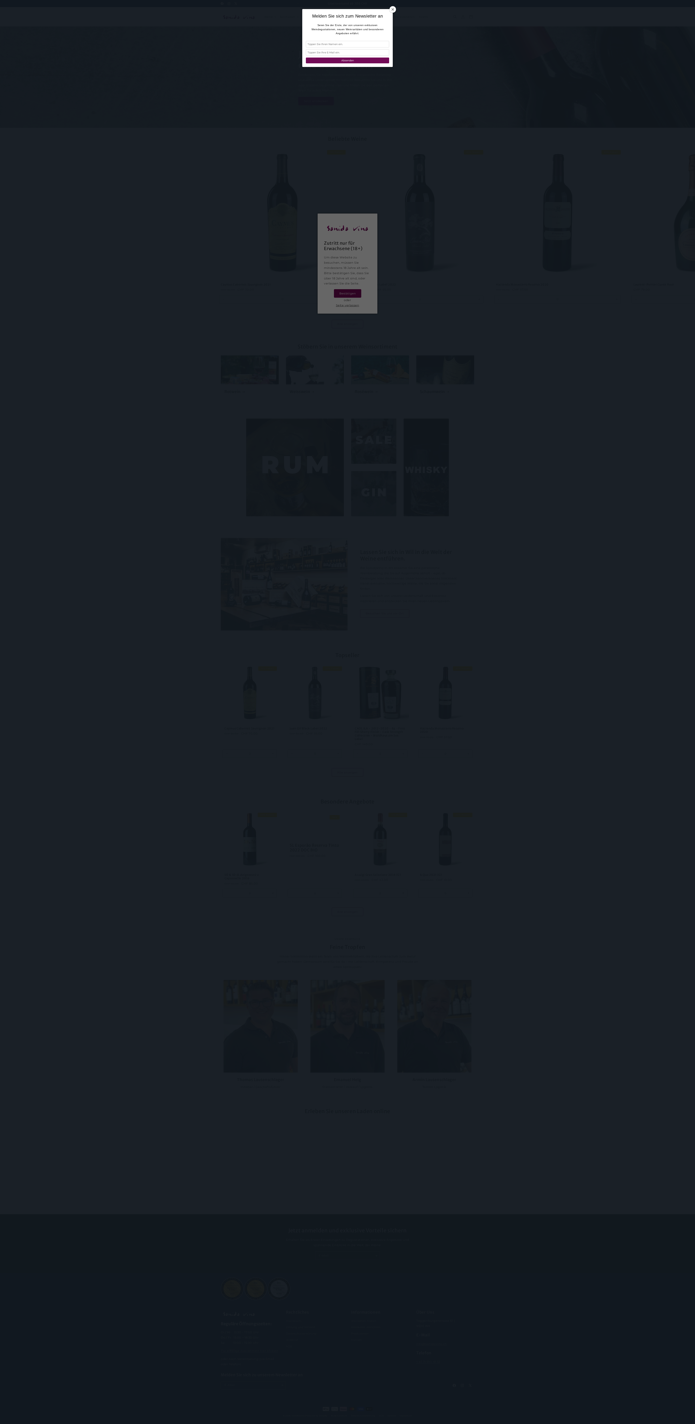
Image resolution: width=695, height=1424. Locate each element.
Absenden (347, 60)
